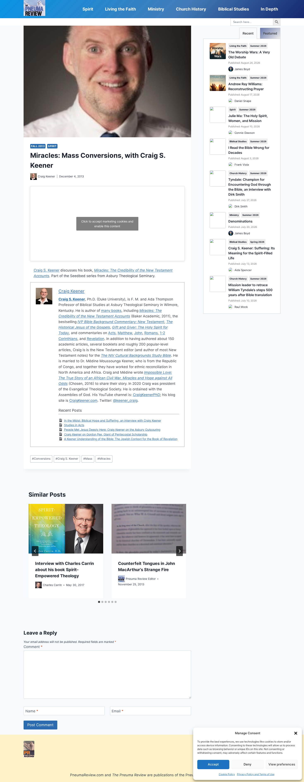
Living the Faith (120, 9)
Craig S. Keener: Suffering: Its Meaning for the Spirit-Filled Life (251, 253)
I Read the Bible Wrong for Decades (248, 150)
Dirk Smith (241, 206)
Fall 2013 (38, 146)
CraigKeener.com (83, 400)
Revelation (95, 339)
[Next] (179, 551)
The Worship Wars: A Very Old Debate (249, 54)
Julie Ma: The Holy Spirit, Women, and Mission (248, 118)
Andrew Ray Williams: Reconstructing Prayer (246, 86)
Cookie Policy (227, 774)
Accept (213, 764)
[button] (296, 733)
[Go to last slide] (35, 551)
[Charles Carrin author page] (38, 585)
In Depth (269, 9)
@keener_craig (125, 400)
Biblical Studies (233, 9)
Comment (33, 647)
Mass (87, 458)
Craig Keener (46, 176)
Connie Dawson (245, 132)
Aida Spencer (243, 270)
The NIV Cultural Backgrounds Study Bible (136, 355)
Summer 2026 (258, 45)
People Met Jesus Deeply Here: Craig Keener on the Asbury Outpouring (112, 429)
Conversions (41, 458)
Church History (191, 9)
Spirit (88, 9)
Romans (151, 333)
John (138, 333)
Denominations (240, 221)
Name (31, 711)
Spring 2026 (257, 241)
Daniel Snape (243, 101)
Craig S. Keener (46, 270)
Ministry (156, 9)
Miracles (103, 458)
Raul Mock (241, 306)
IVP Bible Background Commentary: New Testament (121, 322)
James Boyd (242, 69)
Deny (247, 764)
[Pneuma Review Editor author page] (121, 578)
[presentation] (66, 529)
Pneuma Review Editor (141, 578)
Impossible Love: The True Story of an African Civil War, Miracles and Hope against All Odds (115, 378)
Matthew (125, 333)
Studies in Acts (74, 425)
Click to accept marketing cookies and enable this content (107, 224)
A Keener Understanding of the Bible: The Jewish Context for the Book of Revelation (120, 439)
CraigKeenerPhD (146, 395)
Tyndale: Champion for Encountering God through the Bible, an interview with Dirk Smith (249, 186)
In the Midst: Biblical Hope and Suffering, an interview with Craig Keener (112, 420)
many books (111, 310)
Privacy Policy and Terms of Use (255, 774)
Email (117, 711)
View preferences (281, 764)
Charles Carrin (52, 584)
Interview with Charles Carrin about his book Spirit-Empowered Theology (64, 569)
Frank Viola (242, 164)
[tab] (99, 602)
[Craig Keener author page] (33, 176)
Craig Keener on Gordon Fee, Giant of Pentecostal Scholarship (105, 434)
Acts (112, 333)
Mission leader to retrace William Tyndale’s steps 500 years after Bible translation (250, 290)
